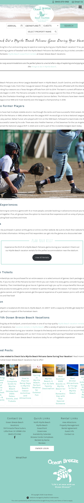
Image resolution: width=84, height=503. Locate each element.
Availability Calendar (42, 434)
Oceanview (42, 431)
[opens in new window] (15, 437)
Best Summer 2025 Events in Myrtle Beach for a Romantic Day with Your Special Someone (60, 390)
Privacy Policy (50, 500)
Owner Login (42, 448)
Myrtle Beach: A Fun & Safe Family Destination (48, 383)
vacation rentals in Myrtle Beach (30, 327)
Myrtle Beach (42, 425)
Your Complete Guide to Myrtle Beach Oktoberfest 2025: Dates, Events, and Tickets (12, 390)
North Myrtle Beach (42, 422)
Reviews (42, 443)
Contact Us (69, 434)
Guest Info (69, 431)
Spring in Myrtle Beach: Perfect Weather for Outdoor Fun (36, 385)
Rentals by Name (42, 440)
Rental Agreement (69, 428)
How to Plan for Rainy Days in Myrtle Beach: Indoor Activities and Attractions (25, 388)
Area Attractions (69, 422)
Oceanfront (42, 428)
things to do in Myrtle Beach (43, 66)
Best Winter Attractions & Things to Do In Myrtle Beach (72, 385)
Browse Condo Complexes (42, 437)
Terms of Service (63, 500)
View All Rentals (42, 257)
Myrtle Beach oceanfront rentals (22, 54)
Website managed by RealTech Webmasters (44, 497)
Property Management (69, 425)
